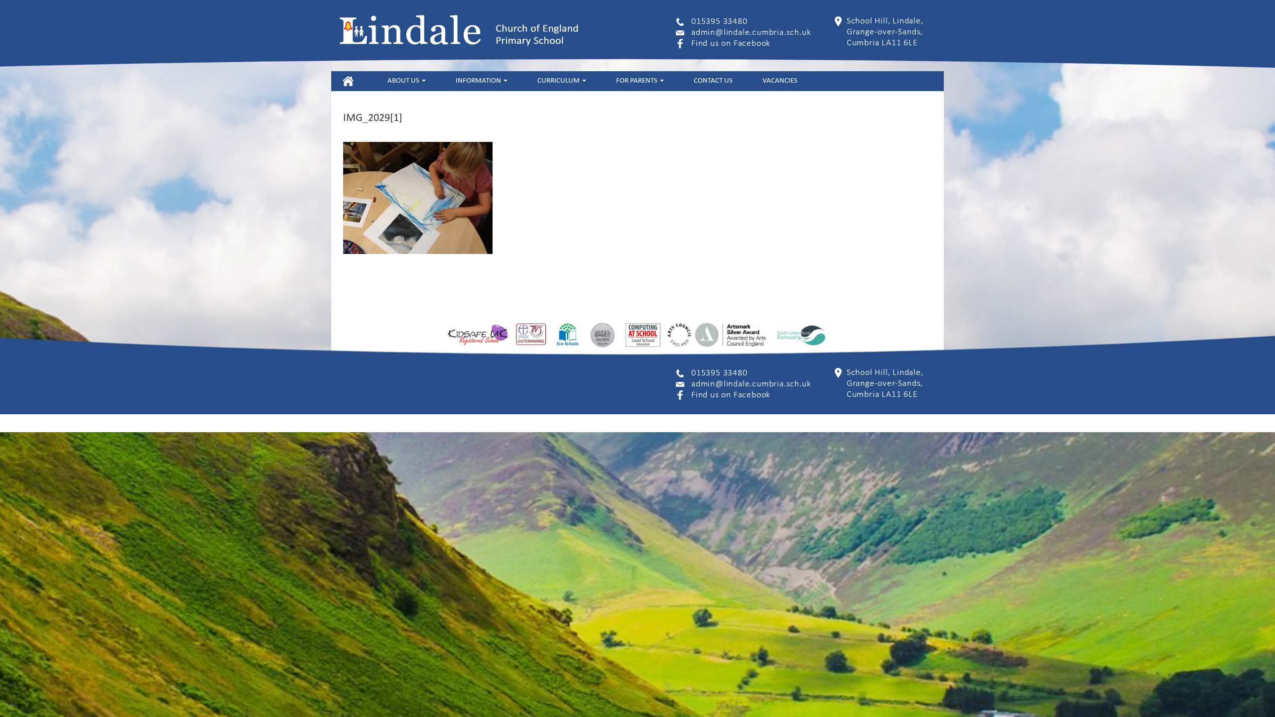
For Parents (637, 81)
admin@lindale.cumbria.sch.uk (751, 32)
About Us (404, 81)
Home (348, 81)
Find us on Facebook (730, 43)
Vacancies (780, 81)
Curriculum (559, 81)
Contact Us (713, 81)
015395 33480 (719, 21)
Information (479, 81)
